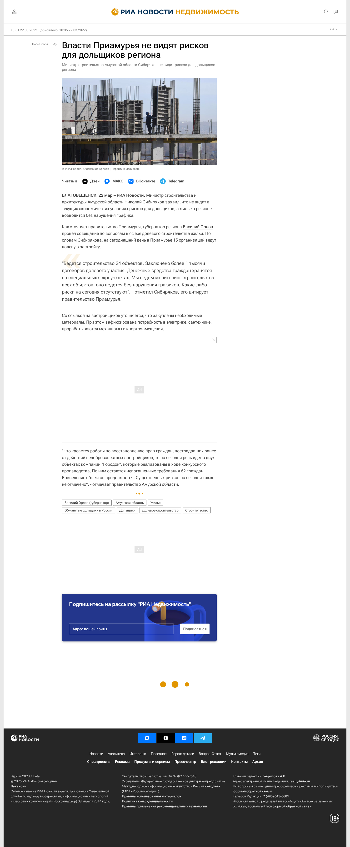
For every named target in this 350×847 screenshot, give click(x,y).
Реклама (122, 761)
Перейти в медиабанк (126, 168)
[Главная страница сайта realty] (175, 12)
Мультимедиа (237, 754)
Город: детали (182, 754)
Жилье (155, 503)
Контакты (239, 761)
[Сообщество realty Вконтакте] (184, 738)
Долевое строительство (160, 510)
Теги (256, 754)
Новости (96, 754)
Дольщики (127, 510)
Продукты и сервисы (152, 761)
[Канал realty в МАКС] (147, 738)
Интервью (138, 754)
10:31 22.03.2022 (24, 30)
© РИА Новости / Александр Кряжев (85, 168)
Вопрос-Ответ (210, 754)
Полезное (159, 754)
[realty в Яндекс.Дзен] (166, 738)
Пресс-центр (185, 761)
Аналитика (116, 754)
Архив (257, 761)
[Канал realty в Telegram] (203, 738)
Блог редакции (213, 761)
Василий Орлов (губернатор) (87, 503)
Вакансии (18, 786)
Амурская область (130, 503)
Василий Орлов (198, 226)
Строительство (196, 510)
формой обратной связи (252, 791)
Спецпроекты (98, 761)
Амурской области (160, 484)
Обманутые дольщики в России (89, 510)
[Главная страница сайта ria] (139, 12)
